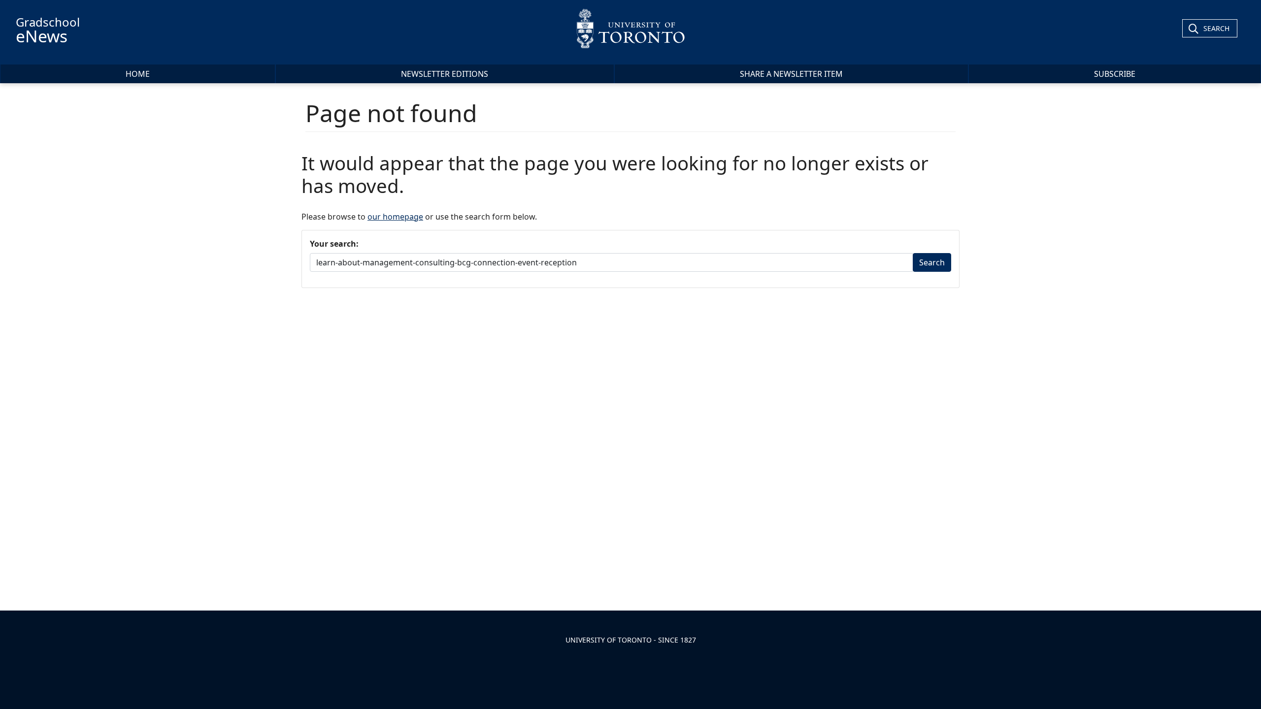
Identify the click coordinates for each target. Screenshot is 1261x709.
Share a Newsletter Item (791, 73)
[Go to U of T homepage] (630, 28)
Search (1216, 28)
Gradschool (48, 30)
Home (138, 73)
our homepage (395, 216)
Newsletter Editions (444, 73)
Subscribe (1114, 73)
